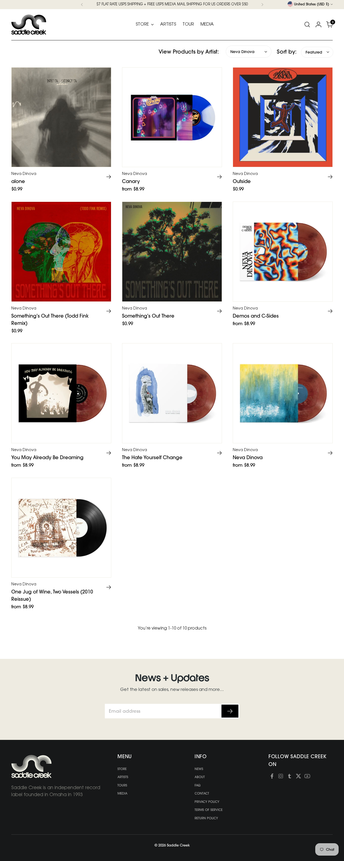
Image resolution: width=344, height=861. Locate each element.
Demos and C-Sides (256, 316)
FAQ (197, 785)
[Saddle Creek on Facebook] (271, 777)
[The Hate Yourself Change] (172, 393)
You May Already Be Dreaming (47, 457)
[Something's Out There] (172, 252)
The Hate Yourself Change (152, 457)
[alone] (61, 117)
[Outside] (283, 117)
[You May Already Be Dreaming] (61, 393)
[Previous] (82, 4)
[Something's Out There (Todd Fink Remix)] (61, 252)
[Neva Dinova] (283, 393)
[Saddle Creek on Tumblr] (289, 777)
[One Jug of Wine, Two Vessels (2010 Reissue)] (61, 528)
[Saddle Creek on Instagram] (280, 777)
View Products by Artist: (189, 51)
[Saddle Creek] (28, 25)
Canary (131, 181)
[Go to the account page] (318, 24)
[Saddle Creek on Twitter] (298, 777)
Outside (242, 181)
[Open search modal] (307, 24)
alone (18, 181)
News (199, 769)
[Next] (262, 4)
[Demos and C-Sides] (283, 252)
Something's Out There (148, 316)
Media (122, 793)
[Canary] (172, 117)
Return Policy (206, 818)
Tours (122, 785)
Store (122, 769)
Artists (122, 777)
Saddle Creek (178, 845)
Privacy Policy (207, 802)
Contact (202, 793)
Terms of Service (209, 810)
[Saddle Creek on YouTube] (307, 777)
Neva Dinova (248, 457)
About (200, 777)
